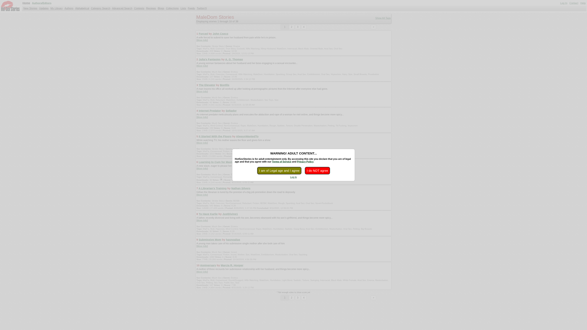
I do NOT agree (317, 170)
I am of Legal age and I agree (279, 170)
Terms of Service (281, 161)
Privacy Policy (305, 161)
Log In (293, 177)
